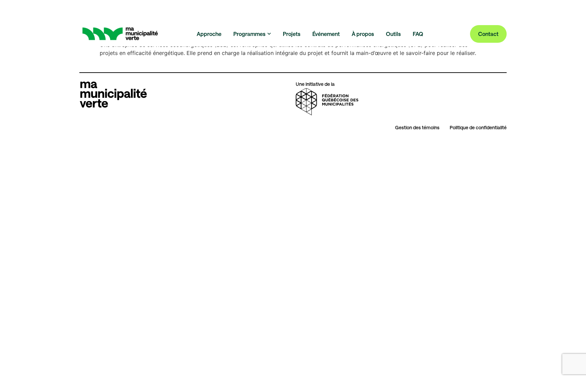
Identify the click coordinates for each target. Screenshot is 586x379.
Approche (209, 34)
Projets (291, 34)
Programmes (249, 34)
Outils (393, 34)
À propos (363, 34)
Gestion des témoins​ (417, 127)
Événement (326, 34)
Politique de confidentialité (478, 127)
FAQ (418, 34)
